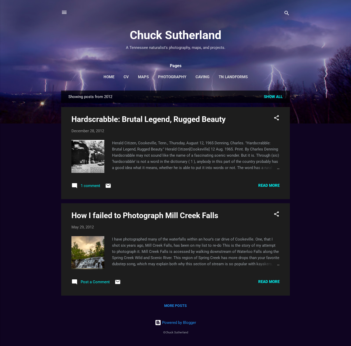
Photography (172, 77)
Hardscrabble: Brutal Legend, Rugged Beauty (148, 119)
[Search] (287, 14)
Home (109, 77)
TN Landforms (233, 77)
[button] (276, 119)
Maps (143, 77)
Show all (273, 96)
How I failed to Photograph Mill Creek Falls (144, 215)
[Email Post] (108, 187)
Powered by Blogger (178, 322)
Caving (202, 77)
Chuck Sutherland (175, 35)
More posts (175, 306)
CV (126, 77)
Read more (269, 185)
